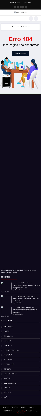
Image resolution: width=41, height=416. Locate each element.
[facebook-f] (15, 7)
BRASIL (6, 331)
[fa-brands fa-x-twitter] (18, 7)
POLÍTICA (7, 393)
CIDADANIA (8, 336)
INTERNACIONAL (10, 374)
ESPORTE (7, 369)
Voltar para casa (20, 53)
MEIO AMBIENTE (10, 383)
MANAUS (7, 378)
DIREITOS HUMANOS (11, 350)
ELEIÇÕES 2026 (9, 364)
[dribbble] (21, 7)
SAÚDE (6, 397)
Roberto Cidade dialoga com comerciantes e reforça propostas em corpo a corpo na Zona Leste (26, 285)
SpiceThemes (20, 412)
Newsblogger (22, 410)
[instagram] (23, 7)
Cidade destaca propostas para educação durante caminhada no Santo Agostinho (25, 310)
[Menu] (4, 18)
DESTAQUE (8, 345)
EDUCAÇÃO (8, 360)
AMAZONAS (8, 326)
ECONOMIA (8, 355)
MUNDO (7, 388)
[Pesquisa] (31, 18)
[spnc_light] (36, 18)
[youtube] (26, 7)
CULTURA (7, 341)
